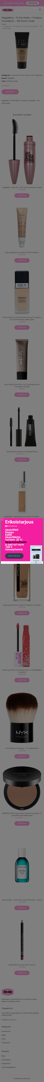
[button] (14, 556)
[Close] (2, 519)
